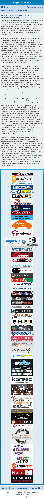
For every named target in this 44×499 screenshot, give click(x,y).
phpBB (18, 492)
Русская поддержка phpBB (22, 494)
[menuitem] (6, 7)
